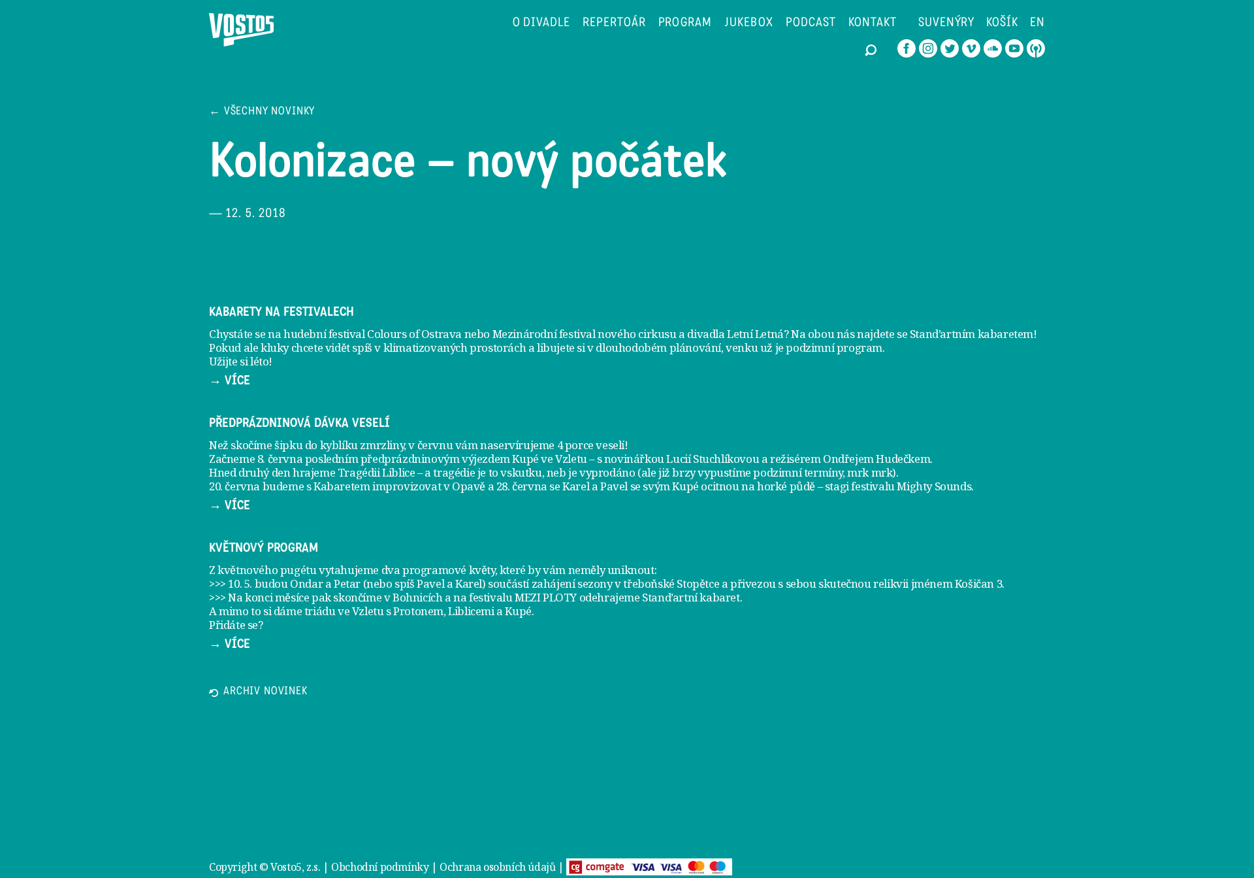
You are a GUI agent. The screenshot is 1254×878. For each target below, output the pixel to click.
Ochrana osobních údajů (497, 867)
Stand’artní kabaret (690, 597)
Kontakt (872, 23)
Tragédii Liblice (376, 472)
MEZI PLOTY (546, 597)
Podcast (811, 23)
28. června (521, 486)
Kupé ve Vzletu (549, 458)
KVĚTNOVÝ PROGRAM (263, 548)
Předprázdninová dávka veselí (299, 423)
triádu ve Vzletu (344, 610)
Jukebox (748, 23)
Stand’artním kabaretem (971, 333)
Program (685, 23)
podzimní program (834, 347)
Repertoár (614, 23)
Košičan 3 (978, 583)
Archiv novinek (265, 692)
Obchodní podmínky (379, 867)
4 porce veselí (590, 444)
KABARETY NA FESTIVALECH (281, 312)
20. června (234, 486)
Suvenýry (946, 23)
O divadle (542, 23)
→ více (229, 380)
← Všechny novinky (262, 112)
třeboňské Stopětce (671, 583)
